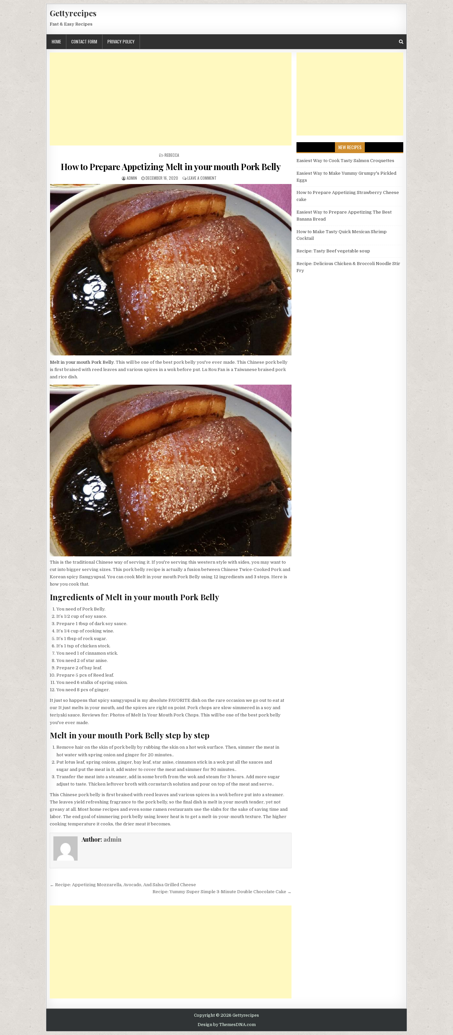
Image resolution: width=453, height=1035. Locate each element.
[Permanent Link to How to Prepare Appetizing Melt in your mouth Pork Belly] (170, 269)
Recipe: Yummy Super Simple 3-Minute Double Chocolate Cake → (222, 891)
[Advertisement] (170, 98)
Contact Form (84, 41)
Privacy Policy (121, 41)
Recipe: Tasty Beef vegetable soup (333, 250)
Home (56, 41)
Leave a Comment (202, 178)
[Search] (401, 41)
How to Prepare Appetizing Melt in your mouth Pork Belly (171, 166)
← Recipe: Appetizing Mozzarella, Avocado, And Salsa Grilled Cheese (123, 884)
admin (132, 178)
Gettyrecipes (73, 13)
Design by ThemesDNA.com (227, 1024)
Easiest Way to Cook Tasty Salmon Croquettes (345, 160)
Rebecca (171, 155)
